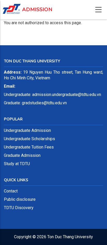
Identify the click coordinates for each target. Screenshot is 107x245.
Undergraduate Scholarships (29, 138)
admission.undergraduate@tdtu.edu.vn (66, 94)
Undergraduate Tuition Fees (29, 147)
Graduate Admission (22, 155)
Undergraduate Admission (27, 130)
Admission (37, 9)
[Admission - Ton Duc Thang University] (12, 6)
